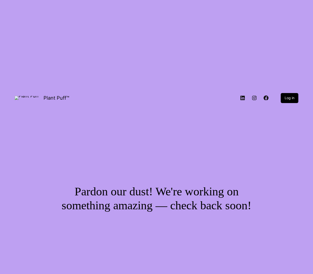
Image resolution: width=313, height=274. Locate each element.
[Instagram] (254, 98)
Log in (289, 98)
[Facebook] (266, 98)
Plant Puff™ (56, 98)
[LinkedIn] (243, 98)
